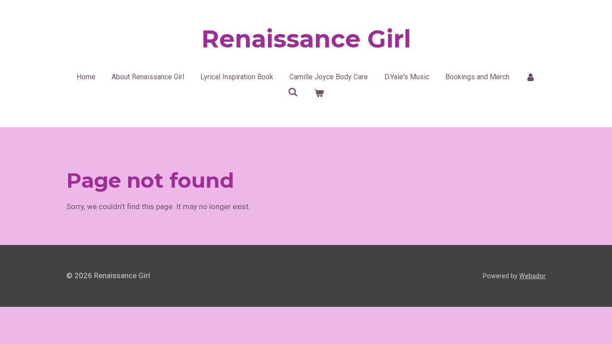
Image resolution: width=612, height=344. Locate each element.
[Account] (530, 77)
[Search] (293, 92)
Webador (532, 276)
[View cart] (319, 93)
